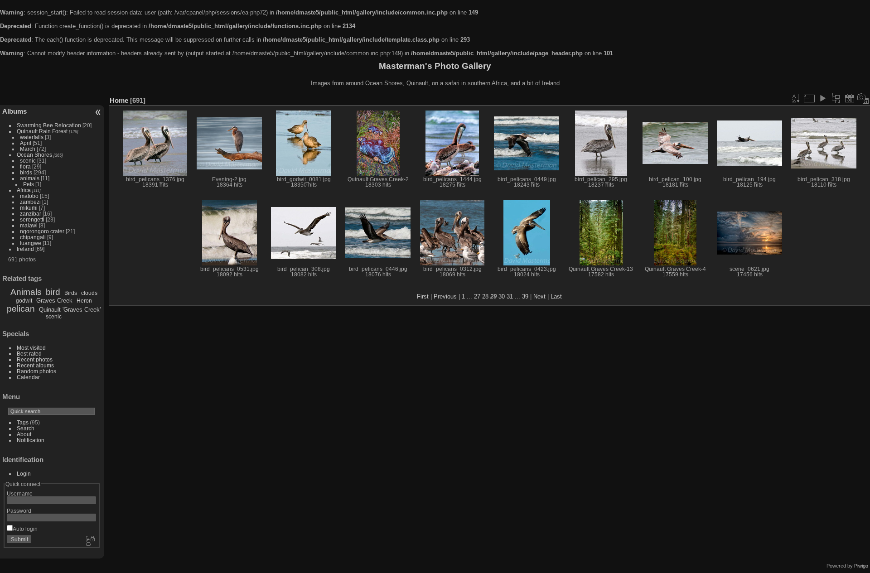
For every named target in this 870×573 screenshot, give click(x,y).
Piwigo (861, 565)
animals (29, 178)
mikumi (29, 208)
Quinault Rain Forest (42, 131)
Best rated (29, 353)
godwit (24, 300)
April (25, 143)
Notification (30, 440)
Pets (28, 184)
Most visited (31, 348)
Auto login (25, 529)
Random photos (36, 371)
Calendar (28, 377)
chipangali (33, 237)
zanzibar (30, 214)
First (423, 296)
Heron (84, 300)
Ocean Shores (34, 155)
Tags (23, 422)
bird (53, 292)
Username (20, 493)
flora (25, 166)
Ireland (25, 249)
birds (26, 172)
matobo (29, 196)
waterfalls (32, 137)
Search (25, 428)
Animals (26, 292)
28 (485, 296)
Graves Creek (54, 300)
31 (510, 296)
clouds (89, 293)
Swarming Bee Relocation (49, 125)
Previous (445, 296)
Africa (24, 190)
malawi (29, 225)
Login (24, 474)
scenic (28, 161)
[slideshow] (822, 98)
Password (19, 511)
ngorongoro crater (42, 231)
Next (539, 296)
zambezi (30, 202)
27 (477, 296)
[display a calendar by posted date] (850, 98)
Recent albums (35, 365)
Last (556, 296)
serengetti (32, 219)
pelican (21, 308)
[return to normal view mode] (836, 98)
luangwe (30, 243)
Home (119, 100)
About (24, 434)
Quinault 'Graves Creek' (70, 309)
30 (501, 296)
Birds (70, 293)
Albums (14, 111)
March (27, 149)
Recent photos (35, 359)
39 (525, 296)
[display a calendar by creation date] (863, 98)
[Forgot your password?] (90, 541)
